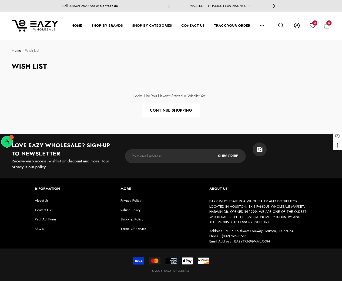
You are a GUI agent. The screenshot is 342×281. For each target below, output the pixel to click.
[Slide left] (169, 6)
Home (16, 50)
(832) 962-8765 (84, 5)
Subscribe (228, 156)
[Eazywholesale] (260, 149)
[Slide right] (274, 6)
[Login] (296, 25)
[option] (222, 6)
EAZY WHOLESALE (177, 270)
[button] (281, 25)
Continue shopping (171, 110)
